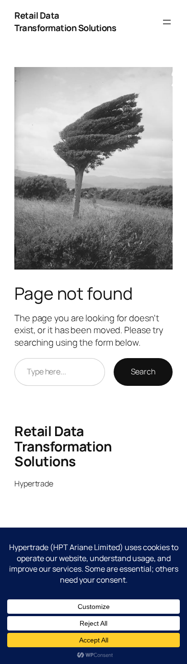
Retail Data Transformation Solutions (65, 22)
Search (143, 371)
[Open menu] (167, 22)
